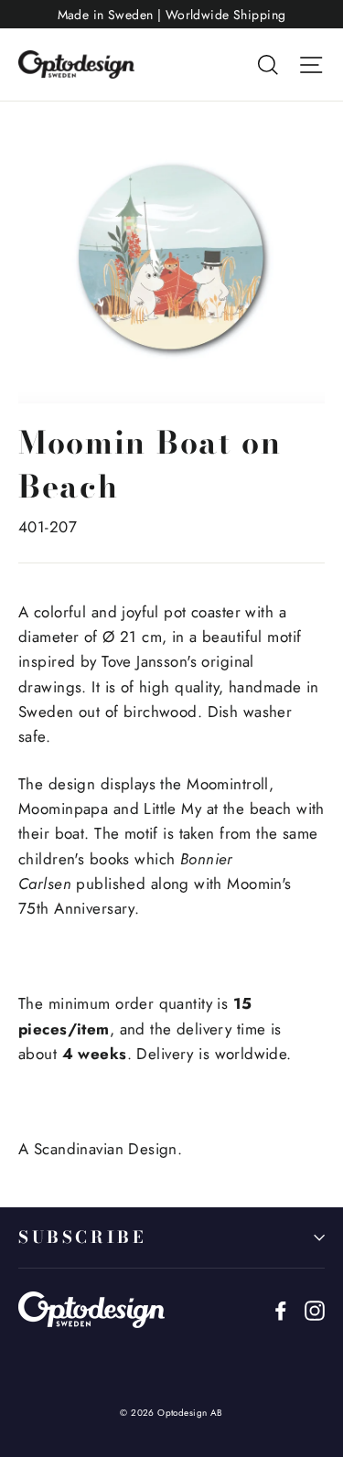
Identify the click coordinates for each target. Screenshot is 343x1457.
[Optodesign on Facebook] (281, 1309)
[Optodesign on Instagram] (315, 1309)
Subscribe (81, 1237)
